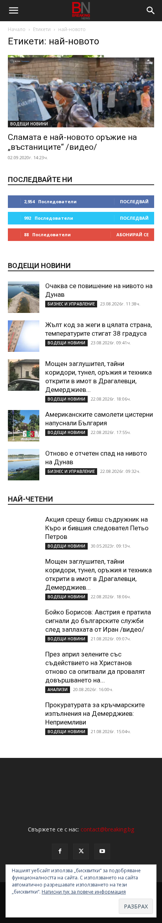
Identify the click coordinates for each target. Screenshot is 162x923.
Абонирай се (132, 234)
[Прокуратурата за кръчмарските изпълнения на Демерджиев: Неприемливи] (23, 716)
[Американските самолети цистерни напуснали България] (23, 425)
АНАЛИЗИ (58, 689)
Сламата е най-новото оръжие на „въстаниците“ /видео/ (72, 142)
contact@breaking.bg (107, 829)
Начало (17, 29)
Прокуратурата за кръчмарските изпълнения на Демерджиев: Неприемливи (95, 713)
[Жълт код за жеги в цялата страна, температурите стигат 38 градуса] (23, 336)
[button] (13, 10)
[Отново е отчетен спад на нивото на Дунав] (23, 464)
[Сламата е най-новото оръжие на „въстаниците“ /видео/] (81, 91)
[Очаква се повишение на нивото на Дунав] (23, 297)
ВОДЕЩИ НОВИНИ (29, 124)
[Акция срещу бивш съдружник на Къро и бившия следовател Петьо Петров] (23, 530)
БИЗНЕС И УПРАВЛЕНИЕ (71, 304)
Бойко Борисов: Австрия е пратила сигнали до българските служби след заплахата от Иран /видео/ (98, 620)
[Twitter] (81, 851)
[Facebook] (60, 851)
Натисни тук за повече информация (84, 891)
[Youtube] (102, 851)
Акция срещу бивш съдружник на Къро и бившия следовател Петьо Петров (97, 528)
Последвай (134, 201)
